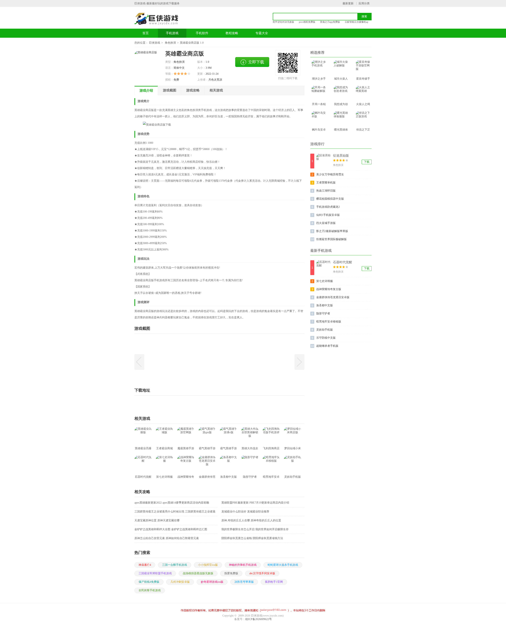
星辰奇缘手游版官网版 (363, 80)
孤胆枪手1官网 (274, 581)
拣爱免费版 (231, 573)
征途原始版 (341, 155)
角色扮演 (170, 42)
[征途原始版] (323, 161)
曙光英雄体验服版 (341, 131)
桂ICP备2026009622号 (258, 619)
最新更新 (348, 3)
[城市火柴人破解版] (341, 67)
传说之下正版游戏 (363, 131)
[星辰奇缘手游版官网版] (363, 67)
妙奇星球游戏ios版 (212, 581)
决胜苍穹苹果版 (244, 581)
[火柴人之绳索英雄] (363, 93)
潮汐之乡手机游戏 (319, 80)
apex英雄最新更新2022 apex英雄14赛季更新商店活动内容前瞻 (171, 502)
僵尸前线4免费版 (149, 581)
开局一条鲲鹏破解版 (319, 105)
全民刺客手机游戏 (150, 590)
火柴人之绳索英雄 (363, 105)
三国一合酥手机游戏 (174, 564)
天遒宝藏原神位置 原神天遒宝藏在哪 (156, 520)
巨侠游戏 (154, 42)
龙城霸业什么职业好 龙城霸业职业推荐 (245, 511)
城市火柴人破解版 (341, 80)
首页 (145, 33)
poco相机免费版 (307, 22)
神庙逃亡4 (145, 564)
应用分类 (364, 3)
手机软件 (202, 33)
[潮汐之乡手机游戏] (319, 67)
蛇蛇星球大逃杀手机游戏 (283, 564)
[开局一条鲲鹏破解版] (319, 93)
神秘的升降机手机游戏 (243, 564)
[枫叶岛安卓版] (319, 118)
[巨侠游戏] (160, 19)
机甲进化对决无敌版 (283, 22)
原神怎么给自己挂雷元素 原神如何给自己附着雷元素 (166, 538)
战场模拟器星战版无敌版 (198, 573)
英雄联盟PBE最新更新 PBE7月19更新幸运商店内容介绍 (255, 502)
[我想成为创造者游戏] (341, 93)
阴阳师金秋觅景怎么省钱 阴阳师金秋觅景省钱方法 (252, 538)
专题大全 (261, 33)
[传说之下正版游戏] (363, 118)
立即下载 (256, 62)
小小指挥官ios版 (208, 564)
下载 (366, 161)
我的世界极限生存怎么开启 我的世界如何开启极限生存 (255, 529)
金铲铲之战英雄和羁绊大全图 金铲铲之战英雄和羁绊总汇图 (170, 529)
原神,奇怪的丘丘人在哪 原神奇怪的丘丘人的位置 (251, 520)
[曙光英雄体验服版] (341, 118)
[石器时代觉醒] (323, 267)
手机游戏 (172, 33)
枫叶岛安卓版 (319, 131)
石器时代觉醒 (342, 262)
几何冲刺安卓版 (180, 581)
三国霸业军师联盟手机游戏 (155, 573)
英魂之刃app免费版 (330, 22)
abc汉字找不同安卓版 (262, 573)
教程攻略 (232, 33)
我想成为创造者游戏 (341, 105)
